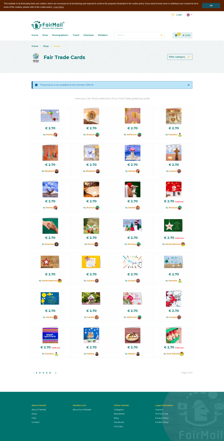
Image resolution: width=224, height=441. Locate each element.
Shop (45, 35)
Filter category (179, 57)
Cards (57, 46)
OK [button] (211, 6)
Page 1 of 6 (186, 372)
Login (179, 14)
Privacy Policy (162, 418)
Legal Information (164, 405)
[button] (189, 15)
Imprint (159, 409)
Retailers (103, 35)
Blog (116, 418)
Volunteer (88, 35)
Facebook (119, 422)
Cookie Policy (161, 422)
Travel (75, 35)
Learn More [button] (58, 7)
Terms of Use (161, 414)
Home (35, 35)
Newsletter (119, 414)
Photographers (60, 35)
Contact (36, 422)
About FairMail (39, 409)
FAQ (34, 418)
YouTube (118, 426)
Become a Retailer (82, 409)
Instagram (119, 409)
